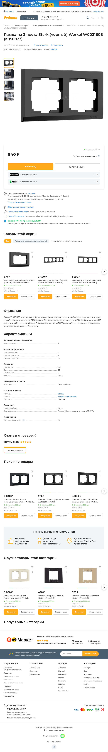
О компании (86, 11)
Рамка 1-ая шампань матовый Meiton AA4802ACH (85, 597)
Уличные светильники (93, 681)
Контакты (75, 11)
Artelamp (62, 668)
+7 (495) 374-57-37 (49, 17)
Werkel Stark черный (67, 396)
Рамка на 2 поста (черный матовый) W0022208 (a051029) (53, 500)
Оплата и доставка (41, 11)
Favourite (62, 681)
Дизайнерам (98, 11)
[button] (104, 272)
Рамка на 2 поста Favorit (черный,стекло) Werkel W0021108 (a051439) (19, 500)
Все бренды (63, 691)
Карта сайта (9, 696)
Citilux (60, 687)
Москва (31, 193)
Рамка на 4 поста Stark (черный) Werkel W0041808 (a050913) (86, 281)
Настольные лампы (92, 678)
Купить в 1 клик (77, 167)
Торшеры (88, 674)
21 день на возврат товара (20, 207)
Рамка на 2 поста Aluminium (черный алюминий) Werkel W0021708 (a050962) (85, 500)
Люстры (87, 668)
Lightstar (61, 684)
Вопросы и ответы (11, 689)
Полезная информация (13, 683)
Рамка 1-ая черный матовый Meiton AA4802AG (50, 597)
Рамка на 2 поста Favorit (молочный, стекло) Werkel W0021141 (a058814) (16, 597)
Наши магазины (10, 693)
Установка (55, 11)
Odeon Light (63, 674)
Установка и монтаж (18, 211)
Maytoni (61, 671)
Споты (86, 684)
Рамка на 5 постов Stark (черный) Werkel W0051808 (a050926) (53, 281)
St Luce (61, 678)
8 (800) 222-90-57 (16, 709)
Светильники (89, 687)
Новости (7, 686)
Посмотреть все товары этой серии (66, 241)
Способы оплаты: (16, 216)
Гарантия (8, 673)
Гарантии (65, 11)
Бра (85, 671)
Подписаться (90, 654)
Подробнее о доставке (19, 202)
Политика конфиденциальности (13, 669)
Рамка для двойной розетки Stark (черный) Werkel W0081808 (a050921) (19, 281)
